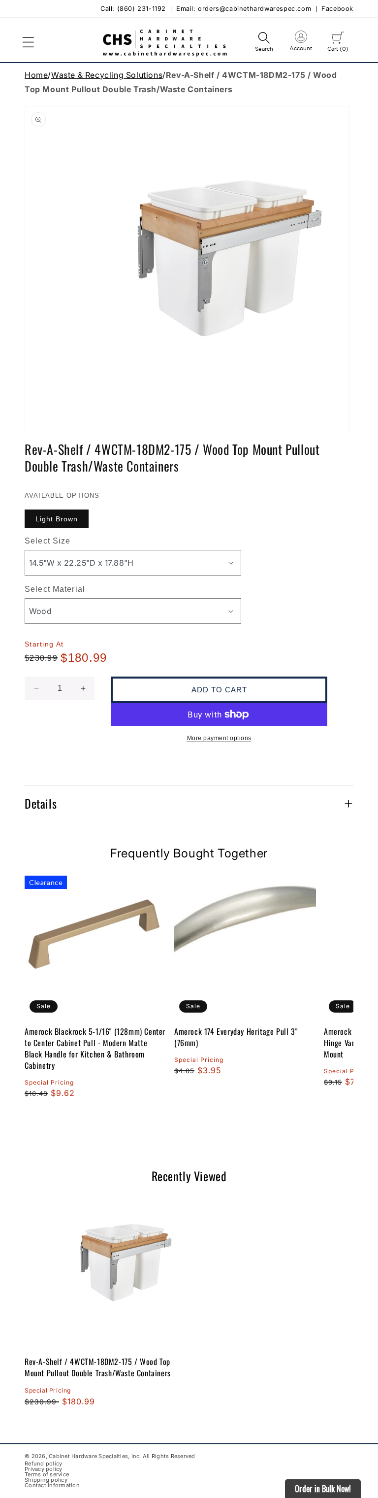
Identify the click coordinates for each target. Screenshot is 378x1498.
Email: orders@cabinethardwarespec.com (243, 9)
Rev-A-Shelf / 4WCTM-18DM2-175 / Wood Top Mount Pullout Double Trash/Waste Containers (98, 1367)
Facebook (337, 9)
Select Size (47, 541)
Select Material (55, 589)
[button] (28, 42)
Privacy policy (44, 1469)
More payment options (219, 738)
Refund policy (43, 1463)
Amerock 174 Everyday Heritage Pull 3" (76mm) (235, 1037)
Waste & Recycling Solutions (106, 75)
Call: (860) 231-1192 (133, 9)
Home (36, 75)
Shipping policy (46, 1480)
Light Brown (56, 519)
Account (300, 42)
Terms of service (47, 1474)
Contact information (52, 1485)
